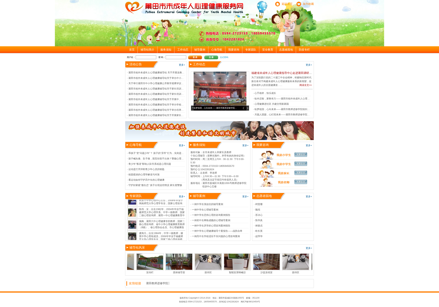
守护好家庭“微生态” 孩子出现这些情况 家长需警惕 (155, 185)
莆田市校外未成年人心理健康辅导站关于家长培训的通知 (158, 88)
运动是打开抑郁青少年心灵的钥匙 (146, 169)
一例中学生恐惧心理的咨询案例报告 (211, 215)
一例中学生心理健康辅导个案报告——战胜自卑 (217, 231)
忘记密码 (224, 57)
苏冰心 (259, 215)
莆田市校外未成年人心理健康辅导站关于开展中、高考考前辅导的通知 (165, 99)
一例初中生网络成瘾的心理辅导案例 (211, 220)
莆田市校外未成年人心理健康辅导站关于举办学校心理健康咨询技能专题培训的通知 (172, 104)
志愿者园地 (286, 49)
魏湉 (257, 209)
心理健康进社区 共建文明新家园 (271, 104)
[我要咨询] (283, 154)
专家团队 (250, 49)
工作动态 (182, 49)
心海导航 (216, 49)
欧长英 (259, 231)
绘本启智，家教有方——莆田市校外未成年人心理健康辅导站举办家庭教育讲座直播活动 (301, 98)
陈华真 (259, 220)
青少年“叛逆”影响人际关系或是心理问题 (149, 163)
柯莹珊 (259, 204)
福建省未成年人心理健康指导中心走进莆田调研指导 (283, 72)
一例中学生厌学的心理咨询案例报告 (211, 225)
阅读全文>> (305, 85)
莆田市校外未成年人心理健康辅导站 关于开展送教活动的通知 (161, 72)
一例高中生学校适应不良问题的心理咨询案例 (216, 236)
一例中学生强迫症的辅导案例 (207, 204)
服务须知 (165, 49)
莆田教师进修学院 (157, 283)
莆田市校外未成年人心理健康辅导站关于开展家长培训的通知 (160, 115)
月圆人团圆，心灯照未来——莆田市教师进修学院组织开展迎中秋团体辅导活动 (296, 114)
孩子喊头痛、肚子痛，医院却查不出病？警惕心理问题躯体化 (160, 158)
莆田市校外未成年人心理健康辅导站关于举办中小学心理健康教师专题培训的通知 (171, 78)
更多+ (182, 64)
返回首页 (287, 3)
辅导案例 (199, 49)
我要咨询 (233, 49)
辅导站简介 (147, 49)
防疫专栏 (304, 49)
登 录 (195, 57)
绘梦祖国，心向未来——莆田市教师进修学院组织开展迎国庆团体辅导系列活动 (296, 109)
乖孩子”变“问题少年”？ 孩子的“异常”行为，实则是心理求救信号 (162, 153)
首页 (132, 49)
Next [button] (247, 108)
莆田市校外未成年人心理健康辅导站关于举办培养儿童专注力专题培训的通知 (169, 110)
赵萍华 (259, 236)
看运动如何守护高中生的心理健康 (146, 179)
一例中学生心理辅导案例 (205, 209)
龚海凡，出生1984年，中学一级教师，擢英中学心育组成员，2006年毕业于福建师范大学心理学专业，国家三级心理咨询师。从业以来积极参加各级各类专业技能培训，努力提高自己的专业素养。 (162, 230)
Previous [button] (243, 108)
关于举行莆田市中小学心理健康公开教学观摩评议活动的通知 (160, 83)
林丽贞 (259, 225)
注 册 (211, 57)
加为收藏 (308, 3)
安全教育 (267, 49)
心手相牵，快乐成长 (265, 93)
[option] (220, 91)
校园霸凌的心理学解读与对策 (144, 174)
